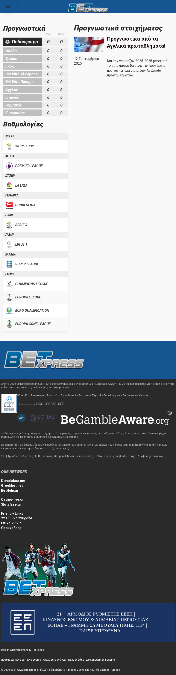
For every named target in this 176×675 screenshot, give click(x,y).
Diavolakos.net (13, 481)
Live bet (20, 659)
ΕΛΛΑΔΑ (10, 254)
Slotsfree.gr (11, 504)
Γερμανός (13, 105)
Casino (110, 659)
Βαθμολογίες (76, 659)
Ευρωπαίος (15, 113)
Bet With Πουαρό (19, 81)
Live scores (34, 659)
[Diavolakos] (44, 360)
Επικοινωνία (11, 523)
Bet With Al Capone (21, 74)
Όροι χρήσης (11, 528)
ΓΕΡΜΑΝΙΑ (11, 195)
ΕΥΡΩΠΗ (10, 274)
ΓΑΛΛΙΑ (9, 234)
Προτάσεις (7, 659)
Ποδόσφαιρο (25, 41)
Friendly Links (12, 513)
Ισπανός (12, 97)
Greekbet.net (12, 485)
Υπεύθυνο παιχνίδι (16, 518)
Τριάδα (11, 58)
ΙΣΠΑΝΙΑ (10, 175)
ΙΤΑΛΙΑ (9, 215)
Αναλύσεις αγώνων (54, 659)
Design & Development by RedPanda (22, 649)
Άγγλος (11, 89)
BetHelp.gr (9, 490)
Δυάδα (11, 51)
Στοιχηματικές (95, 659)
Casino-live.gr (12, 499)
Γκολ (9, 66)
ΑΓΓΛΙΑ (9, 156)
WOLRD (9, 136)
